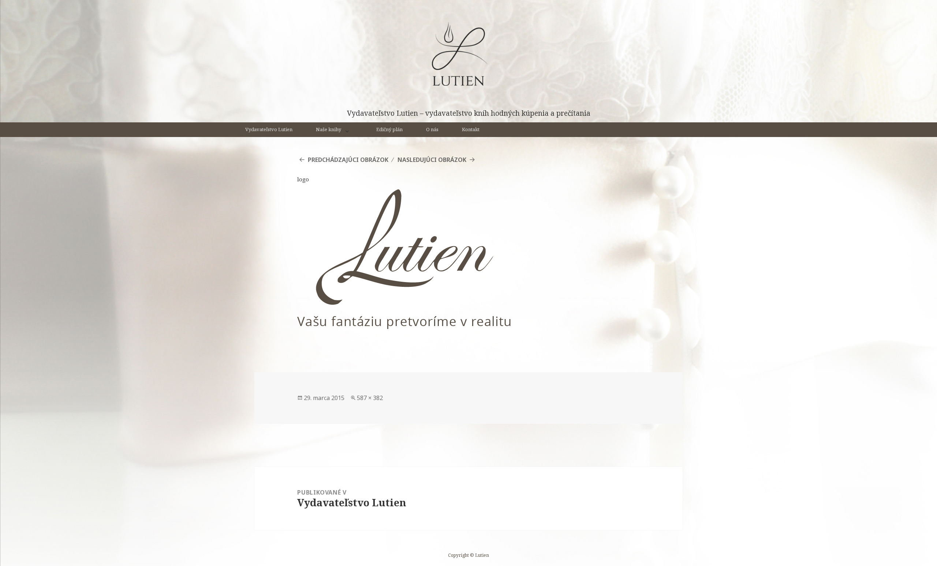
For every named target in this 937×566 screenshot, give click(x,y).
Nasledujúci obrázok (431, 160)
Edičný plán (389, 129)
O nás (432, 129)
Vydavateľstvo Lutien (268, 129)
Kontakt (470, 129)
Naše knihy (328, 129)
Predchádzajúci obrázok (348, 160)
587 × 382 (370, 398)
